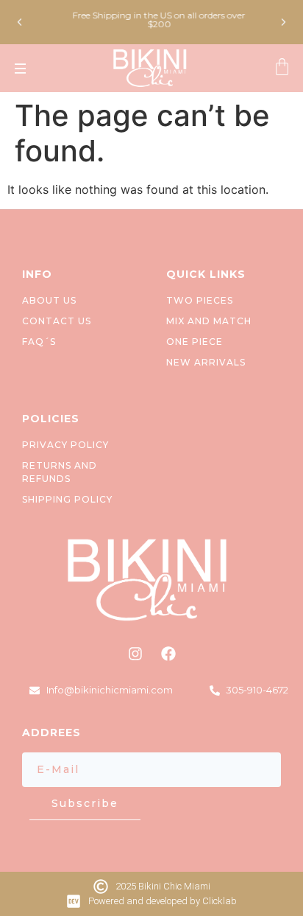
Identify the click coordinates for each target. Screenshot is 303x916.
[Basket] (282, 68)
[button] (19, 22)
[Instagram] (135, 653)
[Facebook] (168, 653)
